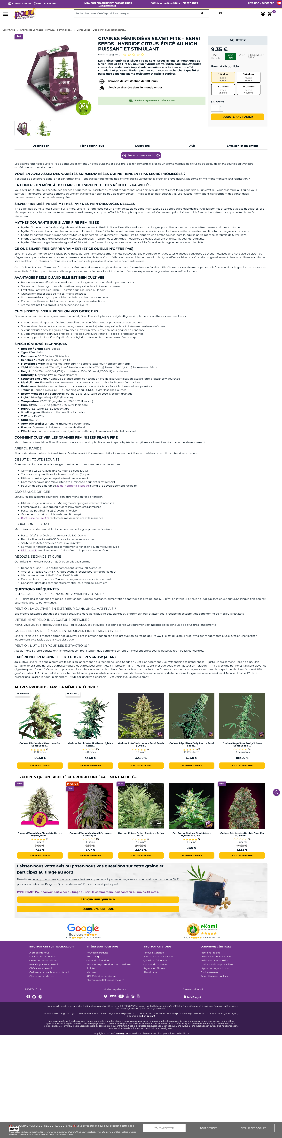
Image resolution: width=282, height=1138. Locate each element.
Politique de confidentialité (216, 956)
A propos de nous (39, 952)
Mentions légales (210, 952)
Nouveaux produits (97, 952)
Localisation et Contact (42, 956)
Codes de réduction (97, 960)
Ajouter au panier (238, 116)
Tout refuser (208, 1128)
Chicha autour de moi (41, 976)
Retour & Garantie (153, 952)
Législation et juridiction (214, 968)
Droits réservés (209, 972)
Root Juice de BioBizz (35, 518)
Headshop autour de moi (43, 964)
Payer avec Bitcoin (154, 968)
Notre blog (92, 956)
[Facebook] (28, 996)
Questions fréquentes (155, 960)
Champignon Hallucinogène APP (105, 980)
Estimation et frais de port (158, 956)
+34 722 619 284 (46, 3)
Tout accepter (164, 1128)
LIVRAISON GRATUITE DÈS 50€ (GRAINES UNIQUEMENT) (107, 4)
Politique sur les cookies (214, 960)
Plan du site (150, 972)
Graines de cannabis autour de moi (49, 972)
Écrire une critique (98, 908)
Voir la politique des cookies (59, 1134)
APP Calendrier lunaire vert (102, 976)
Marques (91, 972)
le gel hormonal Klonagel (73, 485)
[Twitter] (34, 996)
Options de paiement (155, 964)
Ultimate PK (29, 550)
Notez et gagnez (109, 54)
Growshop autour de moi (43, 960)
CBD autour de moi (40, 968)
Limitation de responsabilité (217, 964)
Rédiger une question (98, 899)
